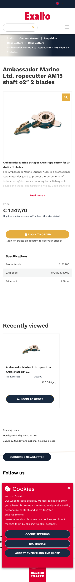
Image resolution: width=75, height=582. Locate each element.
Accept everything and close (37, 553)
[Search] (33, 27)
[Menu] (66, 26)
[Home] (37, 16)
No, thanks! (37, 543)
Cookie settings (37, 534)
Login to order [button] (39, 234)
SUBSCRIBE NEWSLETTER (27, 456)
